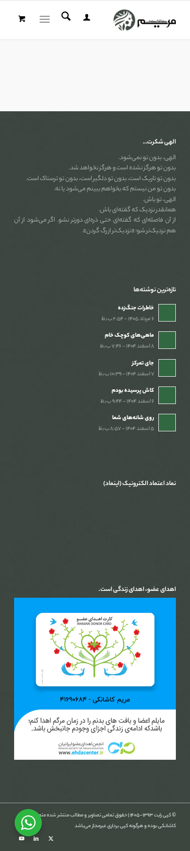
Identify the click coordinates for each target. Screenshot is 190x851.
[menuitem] (85, 20)
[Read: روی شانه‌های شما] (167, 422)
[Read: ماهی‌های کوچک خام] (167, 340)
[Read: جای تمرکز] (167, 368)
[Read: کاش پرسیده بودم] (167, 395)
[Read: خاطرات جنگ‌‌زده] (167, 313)
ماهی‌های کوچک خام (129, 336)
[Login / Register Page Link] (85, 20)
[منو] (46, 20)
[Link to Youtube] (21, 838)
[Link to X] (50, 838)
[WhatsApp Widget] (28, 822)
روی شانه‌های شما (133, 418)
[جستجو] (65, 20)
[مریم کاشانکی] (111, 20)
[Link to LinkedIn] (36, 838)
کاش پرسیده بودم (133, 391)
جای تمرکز (143, 363)
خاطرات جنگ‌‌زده (136, 308)
